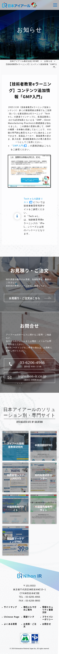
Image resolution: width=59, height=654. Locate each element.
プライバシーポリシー (47, 618)
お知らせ (48, 61)
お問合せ (46, 624)
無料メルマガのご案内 (29, 608)
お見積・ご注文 (29, 625)
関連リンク (28, 616)
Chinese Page (12, 616)
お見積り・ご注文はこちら (24, 298)
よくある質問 (10, 624)
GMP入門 (18, 146)
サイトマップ (10, 607)
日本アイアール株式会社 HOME (24, 61)
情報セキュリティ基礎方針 (47, 609)
